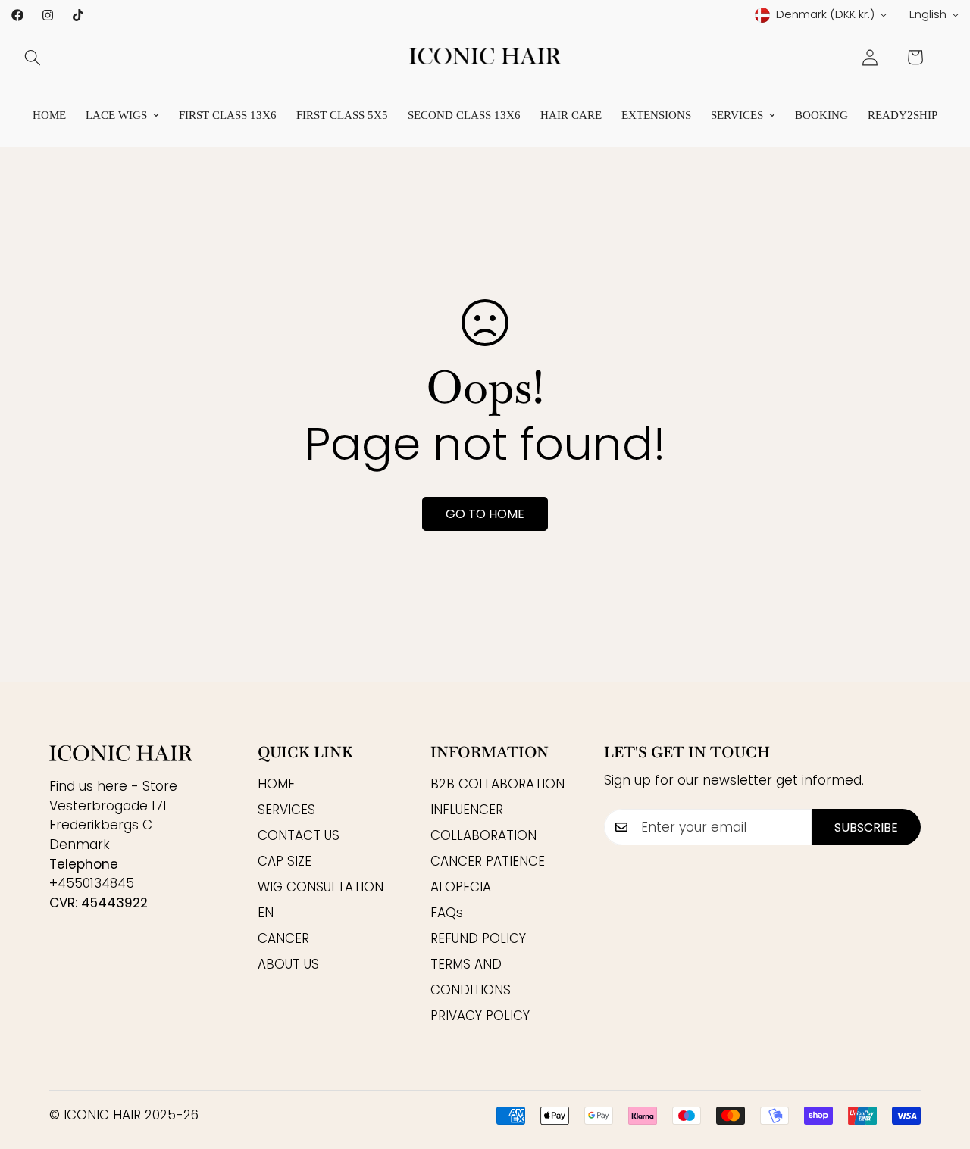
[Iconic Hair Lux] (485, 57)
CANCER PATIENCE (487, 862)
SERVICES (737, 115)
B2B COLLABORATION (497, 785)
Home (49, 115)
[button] (915, 57)
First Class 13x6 (228, 115)
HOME (276, 785)
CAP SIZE (284, 862)
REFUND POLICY (478, 939)
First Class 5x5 (342, 115)
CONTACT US (299, 836)
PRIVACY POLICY (480, 1016)
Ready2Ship (902, 115)
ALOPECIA (460, 888)
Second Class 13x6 (464, 115)
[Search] (32, 57)
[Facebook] (17, 15)
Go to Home (485, 514)
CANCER (283, 939)
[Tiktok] (78, 15)
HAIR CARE (571, 115)
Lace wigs (116, 115)
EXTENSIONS (656, 115)
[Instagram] (48, 15)
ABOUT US (288, 965)
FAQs (446, 913)
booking (821, 115)
